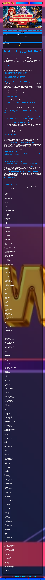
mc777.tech (6, 302)
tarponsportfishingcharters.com (9, 224)
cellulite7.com (6, 518)
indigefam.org (6, 451)
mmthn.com (6, 369)
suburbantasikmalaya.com (8, 232)
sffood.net (6, 393)
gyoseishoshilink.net (7, 389)
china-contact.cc (7, 406)
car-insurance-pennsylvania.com (9, 429)
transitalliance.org (7, 450)
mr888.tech (6, 300)
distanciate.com (7, 412)
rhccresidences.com (7, 547)
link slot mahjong (7, 206)
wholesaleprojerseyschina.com (9, 381)
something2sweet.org (8, 281)
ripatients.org (6, 376)
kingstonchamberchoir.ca (8, 401)
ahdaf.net (6, 464)
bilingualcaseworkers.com (8, 338)
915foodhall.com (7, 277)
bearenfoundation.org (8, 396)
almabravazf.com (7, 267)
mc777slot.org (6, 292)
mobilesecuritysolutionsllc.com (9, 346)
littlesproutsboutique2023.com (9, 251)
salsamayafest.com (7, 297)
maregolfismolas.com (8, 417)
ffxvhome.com (6, 520)
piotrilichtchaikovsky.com (8, 234)
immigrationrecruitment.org (9, 555)
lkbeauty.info (6, 269)
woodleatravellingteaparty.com (9, 315)
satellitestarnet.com (7, 248)
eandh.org (6, 284)
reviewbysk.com (7, 238)
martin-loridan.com (7, 260)
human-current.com (7, 538)
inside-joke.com (7, 445)
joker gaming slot (7, 199)
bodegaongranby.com (8, 459)
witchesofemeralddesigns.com (9, 321)
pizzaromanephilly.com (8, 553)
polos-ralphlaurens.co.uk (8, 489)
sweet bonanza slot (7, 209)
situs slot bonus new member (9, 210)
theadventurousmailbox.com (9, 387)
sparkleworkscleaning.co (8, 356)
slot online (16, 83)
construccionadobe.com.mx (9, 372)
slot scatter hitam (7, 202)
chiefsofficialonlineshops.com (9, 496)
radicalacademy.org (7, 534)
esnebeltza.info (7, 422)
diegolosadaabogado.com (8, 264)
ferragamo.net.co (7, 484)
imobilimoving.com (7, 326)
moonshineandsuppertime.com (9, 559)
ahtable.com (6, 226)
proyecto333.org (7, 463)
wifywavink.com (7, 504)
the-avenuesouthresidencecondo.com (10, 493)
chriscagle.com (6, 460)
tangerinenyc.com (7, 471)
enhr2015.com (6, 475)
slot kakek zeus (7, 205)
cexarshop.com (7, 340)
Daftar (17, 579)
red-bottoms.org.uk (7, 410)
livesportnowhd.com (7, 319)
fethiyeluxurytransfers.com (8, 255)
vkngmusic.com (7, 443)
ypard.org (6, 470)
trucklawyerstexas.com (8, 352)
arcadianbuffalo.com (7, 228)
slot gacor (6, 194)
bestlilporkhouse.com (8, 472)
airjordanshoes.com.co (8, 483)
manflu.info (6, 462)
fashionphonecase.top (8, 416)
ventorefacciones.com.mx (8, 373)
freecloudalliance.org (7, 503)
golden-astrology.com (8, 329)
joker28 (5, 222)
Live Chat (39, 579)
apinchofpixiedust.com (8, 537)
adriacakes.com (7, 227)
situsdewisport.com (7, 215)
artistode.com (6, 310)
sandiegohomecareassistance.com (10, 567)
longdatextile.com (7, 433)
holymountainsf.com (7, 480)
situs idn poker (6, 197)
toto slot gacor (6, 207)
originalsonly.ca (7, 402)
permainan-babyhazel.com (8, 317)
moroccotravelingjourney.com (9, 285)
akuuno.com (6, 335)
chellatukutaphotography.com (9, 342)
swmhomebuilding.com (8, 350)
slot (21, 60)
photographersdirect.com (8, 558)
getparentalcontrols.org (8, 479)
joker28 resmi (6, 195)
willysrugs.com (6, 359)
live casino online (7, 203)
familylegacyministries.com (8, 240)
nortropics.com (7, 272)
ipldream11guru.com (7, 252)
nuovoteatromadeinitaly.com (9, 431)
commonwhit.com (7, 253)
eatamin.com (6, 288)
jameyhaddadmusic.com (8, 331)
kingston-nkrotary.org (8, 400)
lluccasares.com (7, 413)
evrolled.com (6, 276)
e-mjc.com (6, 261)
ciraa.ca (5, 404)
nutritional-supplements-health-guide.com (11, 379)
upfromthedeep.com (7, 385)
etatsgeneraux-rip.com (8, 441)
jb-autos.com (6, 318)
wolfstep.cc (6, 499)
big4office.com (7, 495)
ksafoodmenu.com (7, 562)
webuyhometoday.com (8, 243)
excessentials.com (7, 513)
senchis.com (6, 306)
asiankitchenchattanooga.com (9, 566)
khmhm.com (6, 364)
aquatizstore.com (7, 327)
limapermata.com (7, 235)
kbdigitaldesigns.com (8, 532)
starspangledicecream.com (8, 388)
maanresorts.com (7, 259)
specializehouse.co (7, 355)
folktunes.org (6, 447)
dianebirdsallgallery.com (8, 438)
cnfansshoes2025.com (8, 309)
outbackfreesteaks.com (8, 466)
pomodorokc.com (7, 554)
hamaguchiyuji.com (7, 363)
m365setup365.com (7, 492)
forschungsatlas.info (7, 430)
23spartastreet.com (7, 313)
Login (28, 579)
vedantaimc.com (7, 256)
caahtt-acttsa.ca (7, 405)
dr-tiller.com (6, 434)
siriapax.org (6, 487)
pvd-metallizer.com (7, 467)
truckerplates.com (7, 239)
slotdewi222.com (7, 218)
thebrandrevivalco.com (8, 351)
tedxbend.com (6, 530)
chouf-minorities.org (7, 439)
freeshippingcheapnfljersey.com (9, 421)
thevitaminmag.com (7, 377)
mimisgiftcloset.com (7, 368)
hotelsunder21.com (7, 286)
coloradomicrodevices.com (9, 455)
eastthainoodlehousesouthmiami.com (10, 290)
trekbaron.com (6, 533)
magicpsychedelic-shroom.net (9, 397)
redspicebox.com (7, 244)
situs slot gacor (30, 146)
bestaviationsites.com (8, 437)
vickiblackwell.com (7, 526)
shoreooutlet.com (7, 236)
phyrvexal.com (6, 305)
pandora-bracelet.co (7, 491)
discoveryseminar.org (8, 426)
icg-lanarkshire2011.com (8, 528)
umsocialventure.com (8, 525)
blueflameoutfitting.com (8, 265)
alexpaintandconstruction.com (9, 247)
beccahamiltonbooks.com (8, 509)
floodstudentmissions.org (8, 500)
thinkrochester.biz (7, 476)
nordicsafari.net (7, 414)
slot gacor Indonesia (7, 201)
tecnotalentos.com (7, 263)
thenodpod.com (7, 541)
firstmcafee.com (7, 512)
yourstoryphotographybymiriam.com (10, 311)
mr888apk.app (6, 296)
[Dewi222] (8, 3)
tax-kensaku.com (7, 375)
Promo (5, 579)
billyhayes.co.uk (7, 505)
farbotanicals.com (7, 380)
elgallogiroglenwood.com (8, 561)
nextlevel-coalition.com (8, 347)
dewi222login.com (7, 219)
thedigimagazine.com (8, 330)
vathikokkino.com (7, 501)
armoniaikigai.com (7, 323)
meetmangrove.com (7, 468)
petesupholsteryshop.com (8, 571)
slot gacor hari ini (11, 187)
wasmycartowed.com (8, 529)
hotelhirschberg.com (7, 231)
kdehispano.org (7, 508)
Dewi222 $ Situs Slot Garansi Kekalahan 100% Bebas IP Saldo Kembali (24, 576)
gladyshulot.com (7, 442)
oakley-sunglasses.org (8, 497)
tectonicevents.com (7, 273)
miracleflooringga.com (8, 314)
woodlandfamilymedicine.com (9, 549)
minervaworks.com (7, 563)
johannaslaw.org (7, 435)
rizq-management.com (8, 348)
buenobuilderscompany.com (9, 339)
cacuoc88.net (6, 408)
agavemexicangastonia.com (9, 550)
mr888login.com (7, 293)
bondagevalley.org (7, 522)
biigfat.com (6, 371)
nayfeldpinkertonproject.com (9, 458)
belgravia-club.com (7, 516)
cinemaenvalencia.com (8, 446)
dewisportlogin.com (7, 211)
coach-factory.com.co (8, 488)
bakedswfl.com (7, 358)
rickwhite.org (6, 551)
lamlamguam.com (7, 334)
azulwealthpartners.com (8, 360)
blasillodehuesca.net (7, 383)
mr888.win (6, 301)
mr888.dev (6, 298)
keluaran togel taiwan (8, 198)
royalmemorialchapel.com (8, 557)
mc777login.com (7, 294)
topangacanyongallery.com (8, 546)
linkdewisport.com (7, 214)
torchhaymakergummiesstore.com (10, 367)
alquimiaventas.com (7, 325)
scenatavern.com (7, 454)
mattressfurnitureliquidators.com (9, 545)
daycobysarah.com (7, 343)
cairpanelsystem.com (8, 517)
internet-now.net (7, 392)
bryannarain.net (7, 384)
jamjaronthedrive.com (8, 474)
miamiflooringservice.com (8, 354)
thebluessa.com (7, 570)
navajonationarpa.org (8, 521)
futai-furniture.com (7, 344)
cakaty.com (6, 289)
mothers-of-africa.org (8, 418)
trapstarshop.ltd (7, 409)
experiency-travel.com (8, 280)
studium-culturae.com (8, 425)
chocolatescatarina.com (8, 230)
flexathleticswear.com (8, 282)
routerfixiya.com (7, 542)
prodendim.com (7, 322)
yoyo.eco (6, 524)
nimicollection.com (7, 257)
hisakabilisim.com (7, 268)
